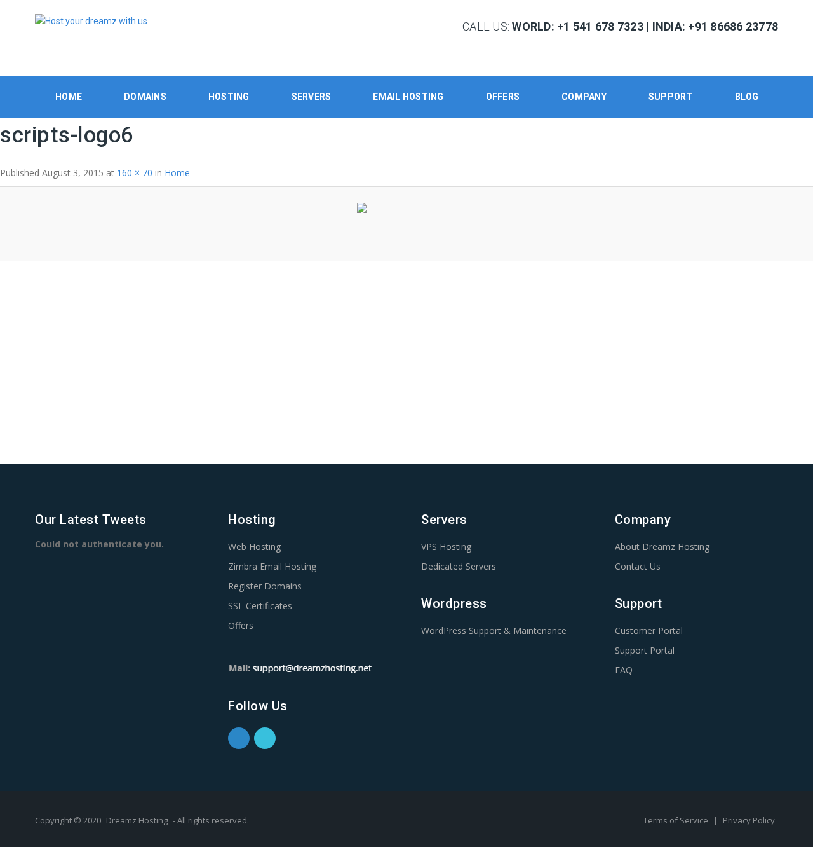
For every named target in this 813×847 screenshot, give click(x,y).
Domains (145, 97)
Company (584, 97)
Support (670, 97)
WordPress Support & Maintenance (494, 630)
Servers (312, 97)
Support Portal (645, 650)
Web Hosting (254, 547)
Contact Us (638, 566)
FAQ (624, 670)
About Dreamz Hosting (662, 547)
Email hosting (408, 97)
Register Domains (265, 586)
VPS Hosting (446, 547)
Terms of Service (676, 820)
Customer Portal (649, 630)
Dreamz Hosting (137, 820)
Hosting (229, 97)
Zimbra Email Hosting (272, 566)
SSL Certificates (260, 606)
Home (68, 97)
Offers (503, 97)
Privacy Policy (749, 820)
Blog (747, 97)
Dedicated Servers (458, 566)
